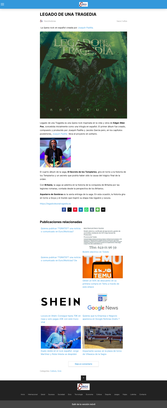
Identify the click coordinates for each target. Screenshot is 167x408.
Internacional (33, 394)
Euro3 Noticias (84, 4)
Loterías (133, 394)
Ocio (59, 371)
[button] (64, 210)
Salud (43, 394)
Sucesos (51, 394)
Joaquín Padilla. (85, 27)
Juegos (116, 394)
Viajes (125, 394)
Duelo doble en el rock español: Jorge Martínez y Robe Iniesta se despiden (60, 352)
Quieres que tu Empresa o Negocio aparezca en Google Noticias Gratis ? (101, 317)
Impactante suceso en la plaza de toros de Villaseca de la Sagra (102, 352)
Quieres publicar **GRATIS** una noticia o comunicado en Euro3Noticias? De (60, 259)
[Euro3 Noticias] (83, 387)
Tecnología (79, 394)
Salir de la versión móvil (83, 404)
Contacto (142, 394)
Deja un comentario (83, 364)
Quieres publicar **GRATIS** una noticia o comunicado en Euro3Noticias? (60, 230)
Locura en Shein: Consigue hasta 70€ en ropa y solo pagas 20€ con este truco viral (61, 318)
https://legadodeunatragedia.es (55, 203)
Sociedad (61, 394)
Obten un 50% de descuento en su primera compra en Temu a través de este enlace (101, 283)
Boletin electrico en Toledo (96, 252)
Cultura (53, 371)
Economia (89, 394)
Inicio (23, 394)
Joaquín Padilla (59, 133)
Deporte (108, 394)
